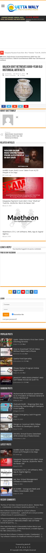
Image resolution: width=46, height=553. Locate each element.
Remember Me (18, 314)
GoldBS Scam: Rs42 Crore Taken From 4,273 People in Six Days (26, 451)
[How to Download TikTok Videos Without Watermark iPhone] (6, 352)
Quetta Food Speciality (22, 359)
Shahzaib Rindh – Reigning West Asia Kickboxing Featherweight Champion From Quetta (28, 406)
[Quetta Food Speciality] (6, 362)
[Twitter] (19, 292)
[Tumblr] (31, 292)
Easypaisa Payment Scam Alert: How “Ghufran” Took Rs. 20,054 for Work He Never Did (21, 202)
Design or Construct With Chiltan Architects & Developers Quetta (26, 425)
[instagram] (36, 292)
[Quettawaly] (23, 8)
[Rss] (10, 292)
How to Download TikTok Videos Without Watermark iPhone (26, 350)
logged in (24, 249)
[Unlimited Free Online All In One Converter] (23, 18)
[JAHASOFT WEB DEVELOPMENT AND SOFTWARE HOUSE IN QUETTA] (6, 381)
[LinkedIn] (27, 292)
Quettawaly (8, 74)
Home (4, 57)
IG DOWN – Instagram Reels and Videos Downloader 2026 (26, 490)
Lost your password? (10, 319)
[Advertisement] (23, 36)
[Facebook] (14, 292)
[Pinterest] (23, 292)
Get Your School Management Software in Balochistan (25, 480)
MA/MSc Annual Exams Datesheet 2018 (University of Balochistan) (27, 435)
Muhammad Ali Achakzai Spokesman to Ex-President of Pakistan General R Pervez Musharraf (28, 396)
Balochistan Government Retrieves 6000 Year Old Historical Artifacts (14, 135)
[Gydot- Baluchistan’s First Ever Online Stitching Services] (6, 342)
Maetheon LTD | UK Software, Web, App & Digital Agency (28, 471)
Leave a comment (10, 75)
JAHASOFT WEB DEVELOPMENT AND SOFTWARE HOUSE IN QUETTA (28, 379)
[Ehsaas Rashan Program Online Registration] (6, 371)
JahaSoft (27, 544)
